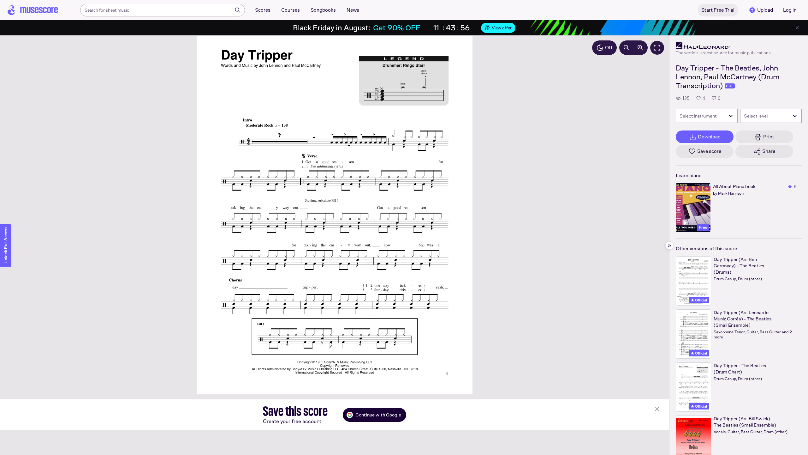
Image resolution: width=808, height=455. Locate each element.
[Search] (238, 10)
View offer (502, 27)
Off (609, 47)
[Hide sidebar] (669, 245)
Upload (765, 10)
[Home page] (33, 10)
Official (700, 300)
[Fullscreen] (657, 48)
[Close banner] (797, 27)
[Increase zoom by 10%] (640, 48)
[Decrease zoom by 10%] (626, 48)
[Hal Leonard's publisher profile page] (723, 45)
